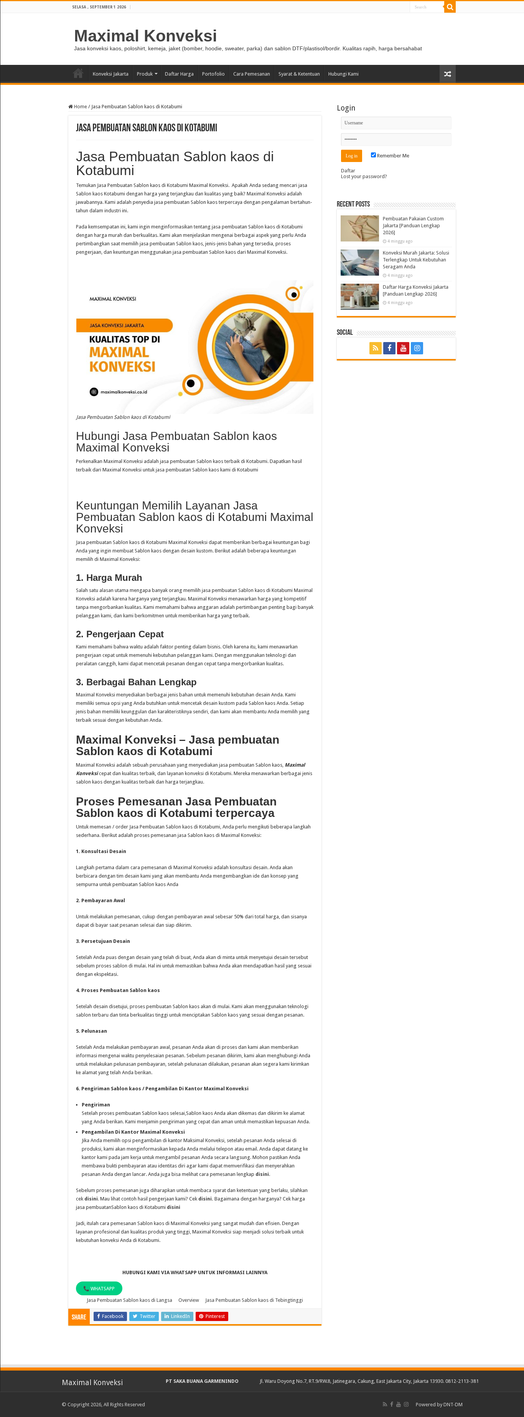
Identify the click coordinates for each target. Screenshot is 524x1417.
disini (262, 1174)
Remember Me (392, 156)
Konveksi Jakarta (111, 74)
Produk (145, 74)
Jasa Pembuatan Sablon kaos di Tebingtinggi (254, 1300)
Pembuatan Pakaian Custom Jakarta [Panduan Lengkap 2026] (413, 225)
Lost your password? (364, 176)
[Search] (450, 7)
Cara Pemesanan (251, 74)
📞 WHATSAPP (99, 1288)
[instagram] (417, 348)
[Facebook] (389, 348)
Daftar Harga (179, 74)
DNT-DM (453, 1404)
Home (78, 73)
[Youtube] (403, 348)
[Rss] (375, 348)
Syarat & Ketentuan (299, 74)
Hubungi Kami (343, 74)
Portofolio (213, 74)
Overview (188, 1300)
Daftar (348, 171)
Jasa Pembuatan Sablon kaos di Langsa (129, 1300)
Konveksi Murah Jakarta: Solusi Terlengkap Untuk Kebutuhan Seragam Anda (416, 260)
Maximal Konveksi (145, 35)
